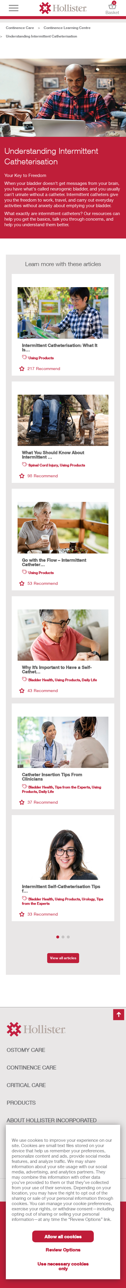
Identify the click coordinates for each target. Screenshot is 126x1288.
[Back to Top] (118, 1014)
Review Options (63, 1249)
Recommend (44, 368)
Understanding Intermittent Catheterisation (41, 36)
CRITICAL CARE (26, 1085)
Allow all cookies (63, 1236)
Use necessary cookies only (63, 1266)
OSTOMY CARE (26, 1050)
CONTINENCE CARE (31, 1067)
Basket (112, 8)
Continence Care (20, 27)
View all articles (63, 958)
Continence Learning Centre (67, 27)
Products (21, 1102)
